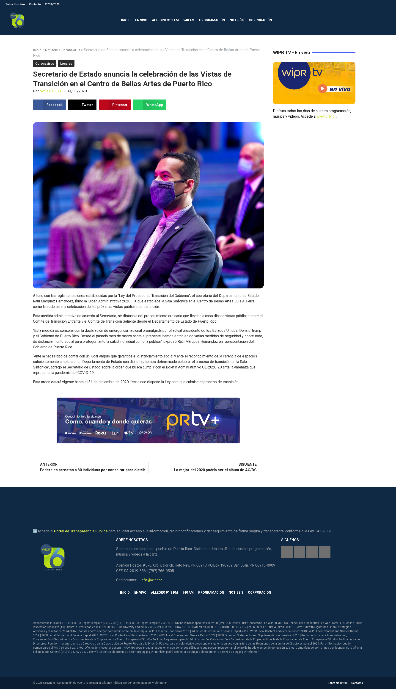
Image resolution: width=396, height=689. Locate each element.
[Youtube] (324, 552)
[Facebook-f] (287, 552)
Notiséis (237, 20)
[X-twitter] (312, 552)
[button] (386, 20)
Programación (212, 20)
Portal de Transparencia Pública (81, 531)
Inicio (126, 20)
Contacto (35, 4)
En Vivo (141, 20)
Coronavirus (70, 50)
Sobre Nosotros (15, 4)
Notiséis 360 (50, 91)
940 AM (189, 20)
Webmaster (159, 682)
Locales (66, 63)
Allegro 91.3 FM (165, 20)
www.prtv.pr (326, 116)
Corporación (260, 20)
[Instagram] (299, 552)
